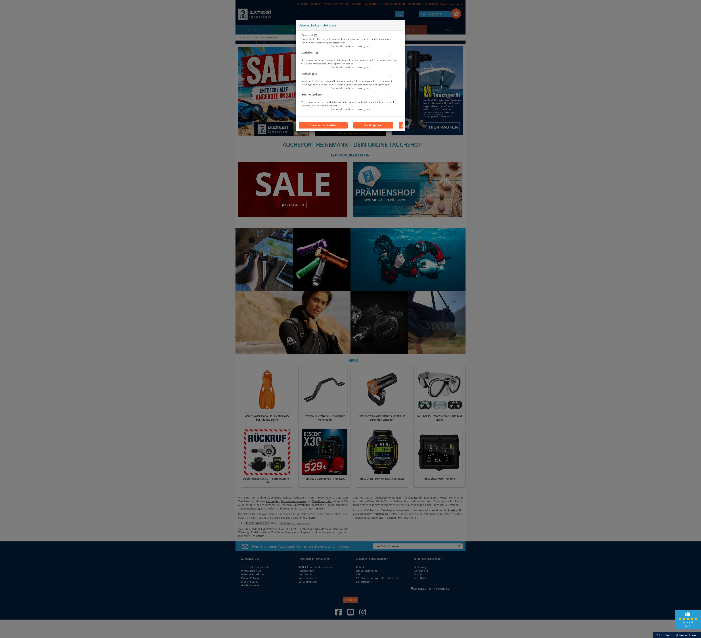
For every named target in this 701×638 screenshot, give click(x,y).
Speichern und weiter (323, 125)
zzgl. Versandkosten (685, 635)
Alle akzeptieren (373, 125)
